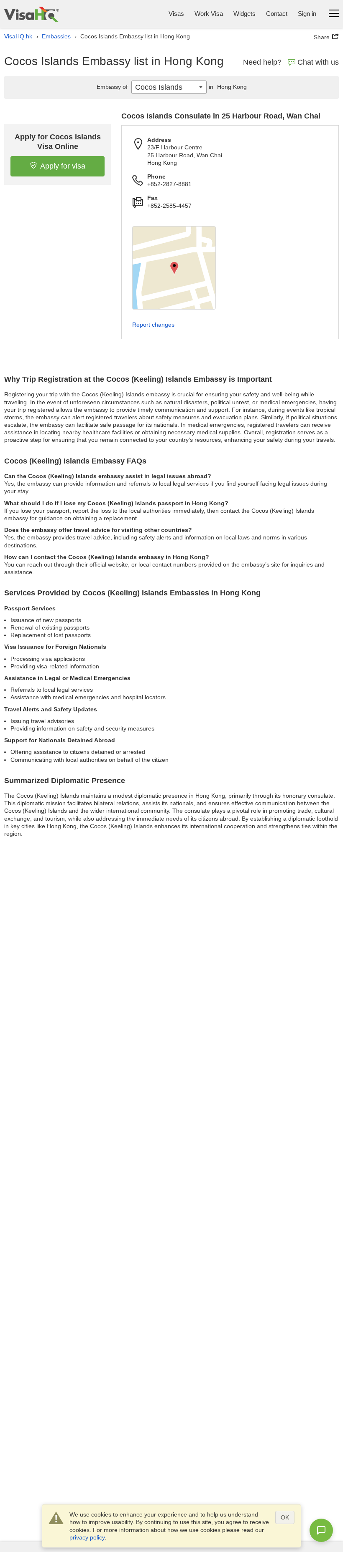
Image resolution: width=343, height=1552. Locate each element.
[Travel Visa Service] (31, 14)
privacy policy (87, 1537)
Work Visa (209, 13)
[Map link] (174, 268)
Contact (276, 13)
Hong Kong (228, 86)
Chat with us (318, 62)
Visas (176, 13)
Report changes (153, 324)
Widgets (244, 13)
